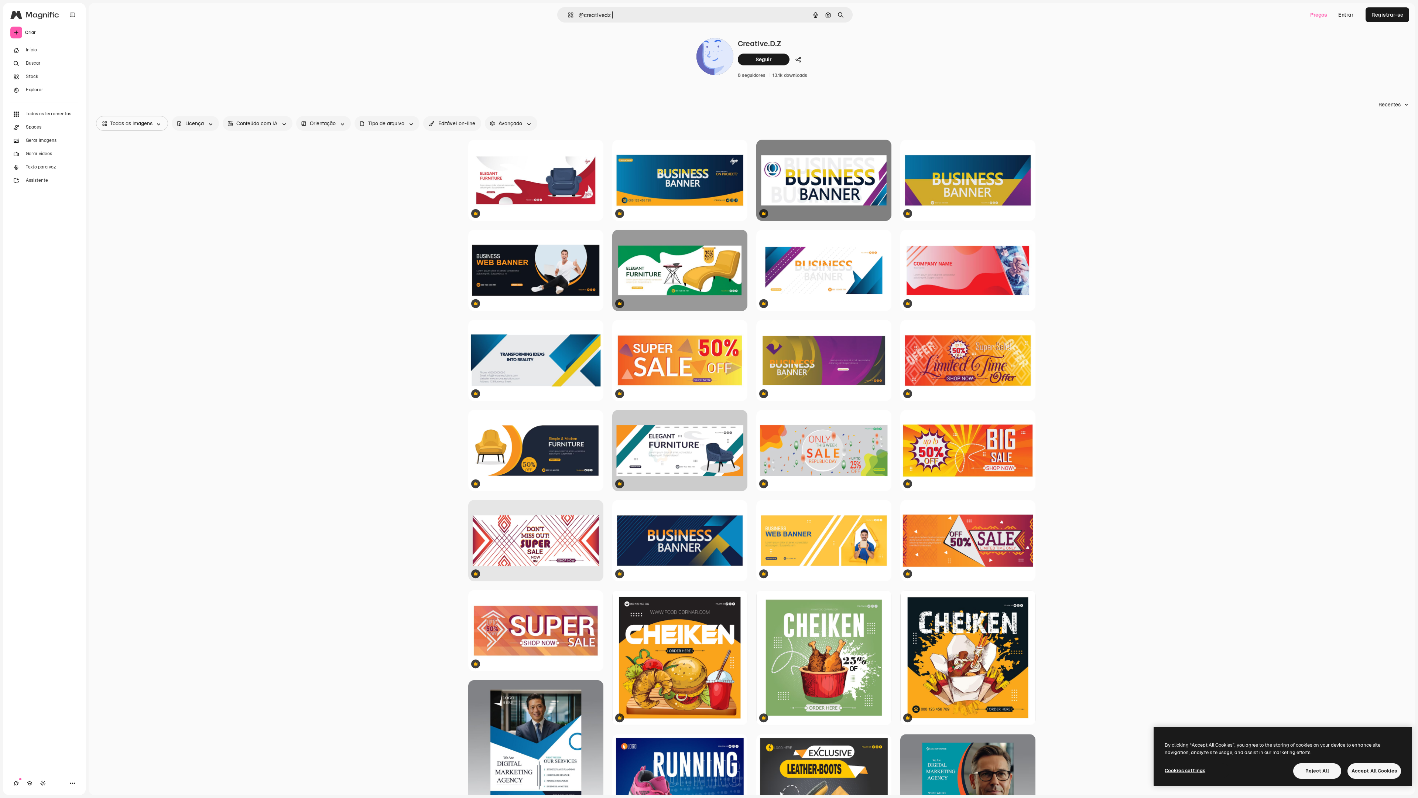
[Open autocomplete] (568, 15)
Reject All (1317, 771)
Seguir (764, 59)
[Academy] (29, 783)
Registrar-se (1387, 14)
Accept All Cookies (1374, 771)
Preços (1318, 14)
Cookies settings (1185, 770)
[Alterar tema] (43, 783)
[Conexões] (16, 783)
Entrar (1346, 14)
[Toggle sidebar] (72, 15)
